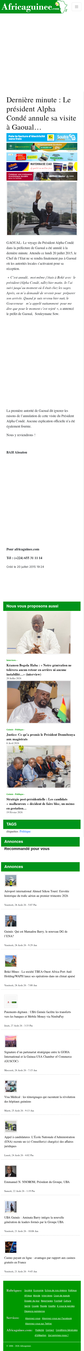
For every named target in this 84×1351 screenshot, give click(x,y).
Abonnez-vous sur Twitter (38, 1323)
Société (28, 1290)
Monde (36, 1295)
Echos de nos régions (56, 1290)
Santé (27, 1306)
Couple (35, 1306)
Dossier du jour (32, 1300)
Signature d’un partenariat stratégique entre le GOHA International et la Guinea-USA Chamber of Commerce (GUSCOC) (38, 1056)
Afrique (28, 1295)
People (43, 1306)
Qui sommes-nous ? (58, 1335)
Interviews (47, 1295)
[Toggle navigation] (77, 6)
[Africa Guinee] (33, 6)
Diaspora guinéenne (34, 1311)
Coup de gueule (62, 1295)
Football (58, 1300)
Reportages (47, 1300)
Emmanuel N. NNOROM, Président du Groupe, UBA (37, 1182)
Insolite (52, 1306)
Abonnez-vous (32, 1318)
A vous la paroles (66, 1306)
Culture (67, 1300)
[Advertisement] (42, 45)
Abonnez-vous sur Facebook (57, 1318)
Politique (25, 831)
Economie (38, 1290)
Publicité (39, 1330)
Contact (50, 1330)
